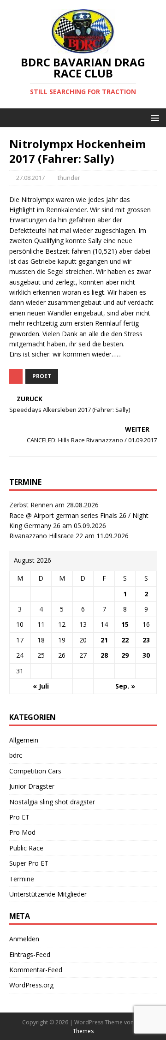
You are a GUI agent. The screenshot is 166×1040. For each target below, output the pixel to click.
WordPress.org (31, 985)
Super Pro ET (28, 863)
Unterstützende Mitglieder (48, 894)
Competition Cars (35, 771)
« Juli (41, 686)
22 (125, 640)
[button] (153, 117)
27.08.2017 (30, 177)
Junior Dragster (31, 786)
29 (125, 655)
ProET (41, 376)
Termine (21, 878)
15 (125, 624)
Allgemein (23, 740)
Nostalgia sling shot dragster (52, 801)
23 (146, 640)
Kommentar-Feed (35, 969)
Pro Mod (22, 832)
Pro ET (19, 817)
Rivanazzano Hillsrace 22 (46, 535)
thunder (69, 177)
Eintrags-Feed (29, 954)
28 (104, 655)
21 (104, 640)
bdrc (15, 755)
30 (146, 655)
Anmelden (24, 938)
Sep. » (125, 686)
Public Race (26, 848)
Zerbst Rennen (31, 504)
